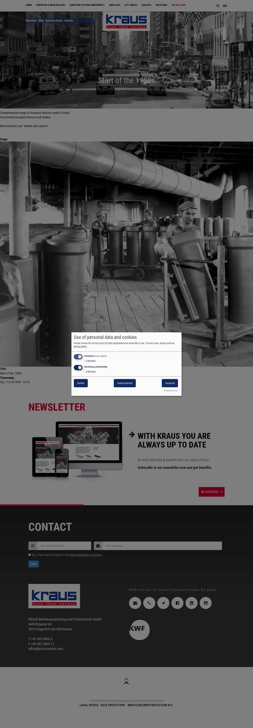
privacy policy (80, 346)
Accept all (170, 383)
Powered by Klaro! (171, 391)
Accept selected (124, 383)
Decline (80, 383)
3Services (90, 360)
